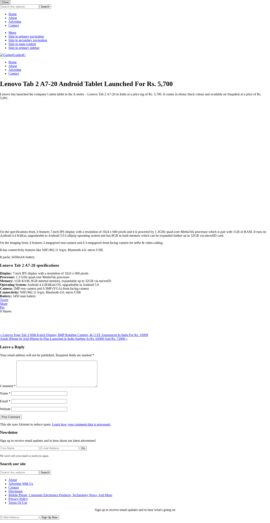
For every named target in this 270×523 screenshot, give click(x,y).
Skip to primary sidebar (23, 48)
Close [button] (5, 2)
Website (5, 409)
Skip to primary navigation (26, 36)
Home (12, 14)
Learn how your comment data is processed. (81, 424)
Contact (13, 25)
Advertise (14, 21)
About (12, 18)
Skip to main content (22, 44)
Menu (12, 32)
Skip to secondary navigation (27, 40)
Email (5, 401)
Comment (8, 386)
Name (5, 393)
